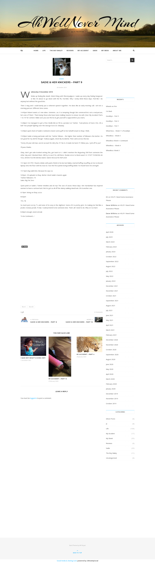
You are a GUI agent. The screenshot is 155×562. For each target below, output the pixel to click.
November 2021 (112, 291)
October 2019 (111, 403)
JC (23, 312)
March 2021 (110, 330)
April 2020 (109, 374)
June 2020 (109, 364)
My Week (105, 51)
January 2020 (110, 389)
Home (36, 51)
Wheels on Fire (111, 106)
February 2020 (111, 384)
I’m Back (109, 111)
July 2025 (109, 237)
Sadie (95, 51)
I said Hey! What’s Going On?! (33, 358)
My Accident (83, 51)
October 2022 (111, 257)
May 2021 (109, 320)
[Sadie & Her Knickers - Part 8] (24, 319)
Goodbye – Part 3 (112, 116)
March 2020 (110, 379)
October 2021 (111, 296)
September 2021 (112, 301)
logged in (33, 398)
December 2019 (112, 394)
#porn (24, 307)
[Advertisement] (62, 263)
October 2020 (111, 350)
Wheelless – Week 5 (113, 136)
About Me (117, 51)
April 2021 (109, 325)
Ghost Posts (110, 419)
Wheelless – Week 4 (113, 145)
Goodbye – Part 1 (112, 126)
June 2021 (109, 315)
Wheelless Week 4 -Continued (117, 141)
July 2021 (109, 310)
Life (44, 51)
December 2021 (112, 286)
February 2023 (111, 247)
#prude (31, 307)
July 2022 (109, 271)
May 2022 (109, 276)
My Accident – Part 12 (58, 379)
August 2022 (110, 266)
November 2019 (112, 398)
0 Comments (98, 312)
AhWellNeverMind (77, 22)
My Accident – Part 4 (85, 354)
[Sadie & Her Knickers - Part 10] (99, 319)
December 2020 (112, 340)
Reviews (70, 51)
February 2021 (111, 335)
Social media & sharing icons (67, 561)
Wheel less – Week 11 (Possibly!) (118, 131)
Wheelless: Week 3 (113, 150)
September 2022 (112, 261)
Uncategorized (111, 458)
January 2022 (110, 281)
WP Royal (82, 545)
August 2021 (110, 305)
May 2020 (109, 369)
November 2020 (112, 345)
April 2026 (109, 232)
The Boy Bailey (56, 51)
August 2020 (110, 359)
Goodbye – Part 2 (112, 121)
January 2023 (110, 252)
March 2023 (110, 242)
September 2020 (112, 354)
